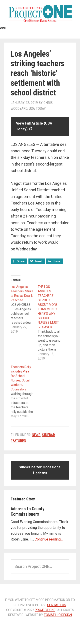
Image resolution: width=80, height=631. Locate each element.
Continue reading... (49, 539)
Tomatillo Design (58, 615)
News (36, 435)
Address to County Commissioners (27, 511)
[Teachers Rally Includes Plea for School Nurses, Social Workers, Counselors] (24, 391)
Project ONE (40, 13)
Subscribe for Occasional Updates (40, 470)
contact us (56, 605)
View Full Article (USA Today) (34, 126)
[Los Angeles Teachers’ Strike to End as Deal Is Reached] (24, 309)
